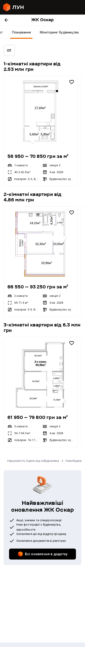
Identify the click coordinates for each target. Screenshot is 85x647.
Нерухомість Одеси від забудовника (33, 460)
